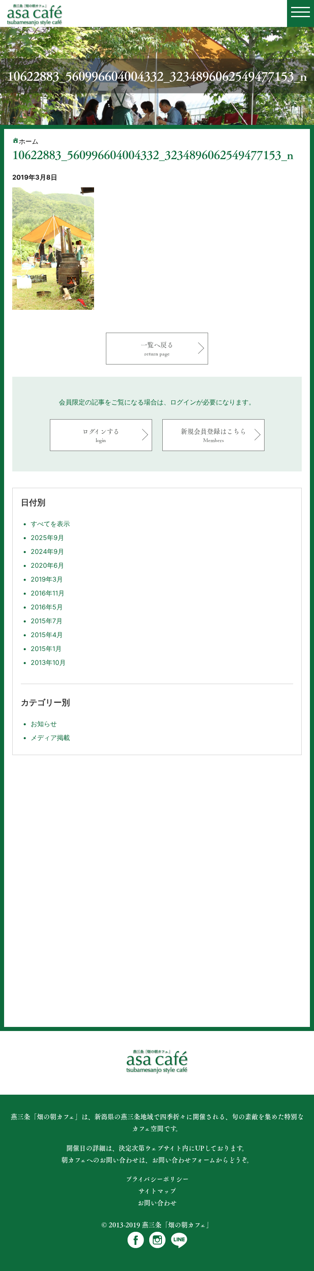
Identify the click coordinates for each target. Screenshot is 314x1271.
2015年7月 (47, 621)
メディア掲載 (50, 737)
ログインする (100, 435)
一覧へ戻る (157, 348)
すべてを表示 (50, 524)
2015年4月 (47, 635)
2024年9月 (47, 551)
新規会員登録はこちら (213, 435)
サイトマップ (157, 1191)
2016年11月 (48, 593)
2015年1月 (46, 648)
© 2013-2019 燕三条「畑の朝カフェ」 (157, 1224)
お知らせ (44, 724)
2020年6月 (47, 565)
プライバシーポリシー (157, 1179)
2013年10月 (48, 662)
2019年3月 (47, 579)
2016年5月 (47, 607)
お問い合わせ (157, 1203)
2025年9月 (47, 537)
